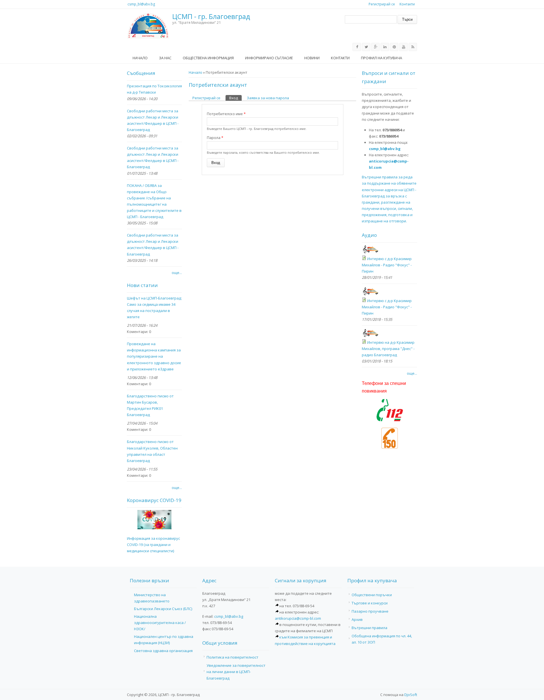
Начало (140, 57)
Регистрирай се (382, 4)
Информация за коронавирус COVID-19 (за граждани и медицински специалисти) (153, 544)
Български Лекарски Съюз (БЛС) (163, 608)
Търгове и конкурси (370, 603)
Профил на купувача (381, 57)
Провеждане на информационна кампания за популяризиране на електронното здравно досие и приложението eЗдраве (154, 356)
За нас (165, 57)
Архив (357, 619)
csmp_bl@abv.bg (141, 4)
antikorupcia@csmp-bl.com (298, 618)
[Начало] (148, 26)
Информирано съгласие (269, 57)
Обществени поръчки (372, 594)
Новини (312, 57)
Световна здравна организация (163, 650)
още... (177, 272)
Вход (235, 97)
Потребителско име (226, 113)
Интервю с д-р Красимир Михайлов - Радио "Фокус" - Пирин (387, 265)
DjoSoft (410, 694)
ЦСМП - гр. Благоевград (211, 16)
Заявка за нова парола (268, 97)
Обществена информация (208, 57)
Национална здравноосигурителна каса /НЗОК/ (160, 622)
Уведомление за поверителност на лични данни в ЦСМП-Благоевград (236, 671)
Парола (215, 137)
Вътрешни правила (369, 627)
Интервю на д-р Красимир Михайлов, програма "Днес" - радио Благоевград (388, 348)
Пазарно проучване (370, 611)
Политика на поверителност (232, 657)
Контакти (407, 4)
